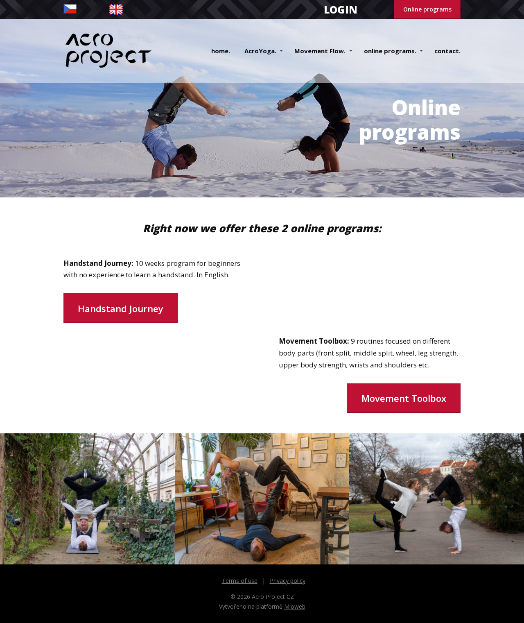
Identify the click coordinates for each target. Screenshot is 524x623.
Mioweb (294, 606)
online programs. (390, 51)
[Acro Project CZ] (108, 50)
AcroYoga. (260, 51)
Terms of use (239, 580)
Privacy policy (287, 580)
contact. (447, 51)
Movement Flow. (320, 51)
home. (220, 51)
